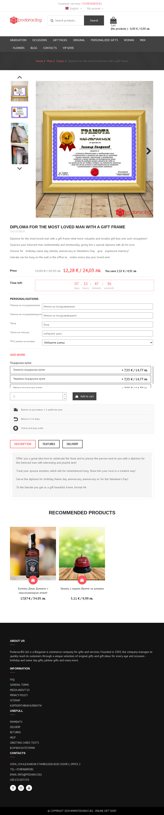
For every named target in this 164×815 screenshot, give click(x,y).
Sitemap (15, 700)
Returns (15, 732)
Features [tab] (49, 444)
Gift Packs (60, 40)
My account (93, 8)
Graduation (18, 40)
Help (13, 737)
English (74, 8)
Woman (129, 40)
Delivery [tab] (72, 444)
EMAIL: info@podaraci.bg (26, 774)
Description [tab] (22, 444)
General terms (19, 685)
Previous (19, 75)
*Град (13, 323)
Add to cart (87, 396)
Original (79, 40)
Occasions (39, 40)
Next (19, 166)
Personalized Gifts (104, 40)
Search (94, 20)
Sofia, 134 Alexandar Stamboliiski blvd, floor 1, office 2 (45, 764)
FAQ (12, 679)
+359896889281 (91, 3)
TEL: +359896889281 (22, 769)
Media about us (20, 690)
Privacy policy (19, 695)
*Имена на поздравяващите (26, 314)
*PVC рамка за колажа (22, 341)
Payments (16, 722)
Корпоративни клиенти (26, 705)
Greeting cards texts (24, 742)
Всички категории (22, 748)
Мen (142, 40)
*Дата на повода (19, 332)
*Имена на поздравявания (25, 305)
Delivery (15, 727)
